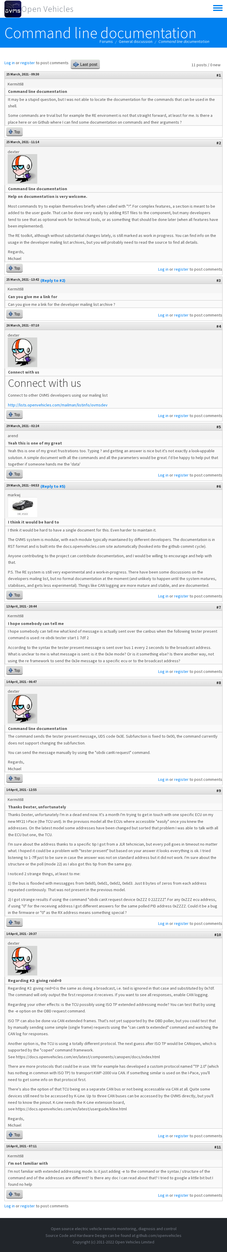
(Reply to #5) (52, 486)
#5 (218, 426)
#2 (218, 143)
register (27, 62)
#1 (218, 75)
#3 (218, 280)
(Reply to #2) (52, 280)
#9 (218, 790)
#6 (218, 486)
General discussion (136, 41)
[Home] (12, 9)
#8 (218, 682)
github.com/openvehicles (158, 1235)
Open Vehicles (47, 9)
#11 (217, 1147)
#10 (217, 934)
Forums (106, 41)
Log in (9, 62)
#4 (218, 326)
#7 (218, 607)
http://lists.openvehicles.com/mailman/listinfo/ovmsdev (58, 405)
